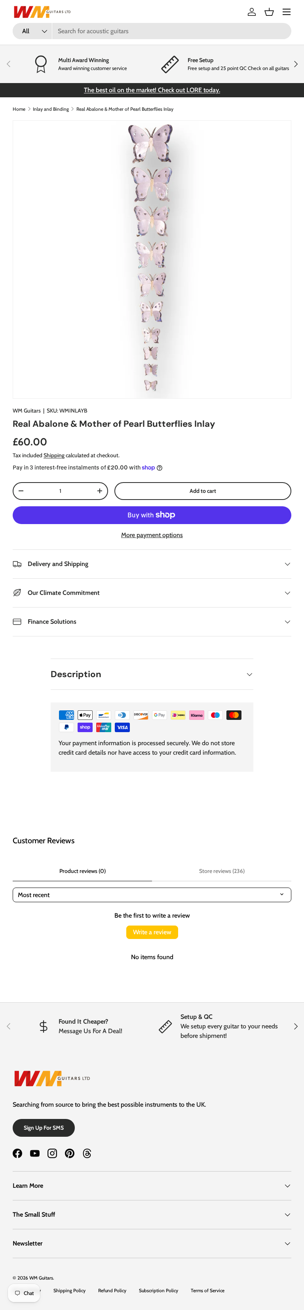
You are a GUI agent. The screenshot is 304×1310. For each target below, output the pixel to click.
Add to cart (203, 490)
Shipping (54, 455)
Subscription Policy (158, 1290)
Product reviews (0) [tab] (82, 871)
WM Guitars (27, 410)
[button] (269, 12)
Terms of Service (207, 1290)
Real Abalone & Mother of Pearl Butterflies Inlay (124, 109)
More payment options (152, 535)
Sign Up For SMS (44, 1127)
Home (19, 109)
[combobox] (152, 31)
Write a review (152, 932)
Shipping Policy (69, 1290)
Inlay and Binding (51, 109)
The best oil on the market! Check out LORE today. (152, 90)
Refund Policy (112, 1290)
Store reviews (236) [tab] (222, 871)
